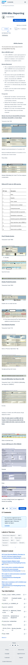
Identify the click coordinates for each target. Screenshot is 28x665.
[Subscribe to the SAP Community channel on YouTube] (15, 645)
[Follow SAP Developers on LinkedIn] (17, 645)
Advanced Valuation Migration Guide (11, 561)
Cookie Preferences (7, 661)
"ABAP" (19, 535)
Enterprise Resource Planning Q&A (12, 558)
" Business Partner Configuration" (8, 535)
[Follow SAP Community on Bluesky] (12, 645)
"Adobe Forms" (5, 537)
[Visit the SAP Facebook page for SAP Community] (10, 645)
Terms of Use (21, 649)
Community (10, 2)
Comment (7, 525)
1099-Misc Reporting (13, 13)
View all (4, 637)
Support (21, 657)
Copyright (7, 653)
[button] (8, 31)
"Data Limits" (4, 545)
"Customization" (13, 542)
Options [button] (13, 23)
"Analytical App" (18, 537)
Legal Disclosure (21, 653)
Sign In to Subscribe (19, 20)
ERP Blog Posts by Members (8, 5)
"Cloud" (17, 540)
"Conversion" (4, 542)
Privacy (7, 649)
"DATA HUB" (21, 542)
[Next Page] (15, 547)
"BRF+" (12, 540)
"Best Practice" (5, 540)
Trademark (7, 657)
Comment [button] (22, 508)
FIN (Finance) (4, 35)
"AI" (11, 537)
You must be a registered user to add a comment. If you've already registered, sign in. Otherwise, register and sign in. (13, 520)
